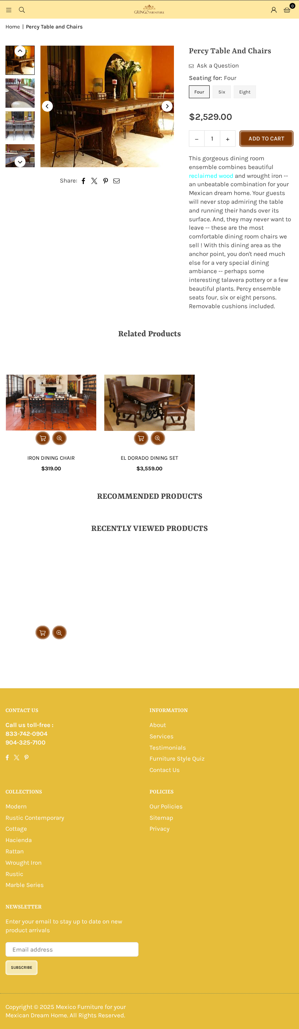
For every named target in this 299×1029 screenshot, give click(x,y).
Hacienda (18, 840)
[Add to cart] (42, 438)
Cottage (16, 828)
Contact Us (165, 769)
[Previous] (47, 106)
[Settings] (273, 9)
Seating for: (212, 77)
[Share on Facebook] (83, 180)
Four (199, 92)
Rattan (14, 851)
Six (221, 92)
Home (12, 26)
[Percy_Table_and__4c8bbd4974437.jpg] (20, 93)
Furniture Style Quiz (177, 758)
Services (162, 736)
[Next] (167, 106)
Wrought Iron (23, 862)
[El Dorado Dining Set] (149, 402)
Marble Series (24, 884)
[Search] (21, 9)
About (158, 724)
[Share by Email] (116, 180)
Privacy (160, 828)
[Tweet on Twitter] (94, 180)
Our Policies (166, 806)
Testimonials (168, 747)
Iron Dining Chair (51, 458)
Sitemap (161, 817)
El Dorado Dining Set (149, 458)
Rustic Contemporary (34, 817)
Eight (245, 92)
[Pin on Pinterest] (105, 180)
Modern (16, 806)
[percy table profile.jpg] (20, 126)
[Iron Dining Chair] (51, 402)
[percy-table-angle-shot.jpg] (20, 60)
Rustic (14, 873)
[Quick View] (59, 438)
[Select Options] (141, 438)
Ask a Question (217, 65)
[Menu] (8, 9)
